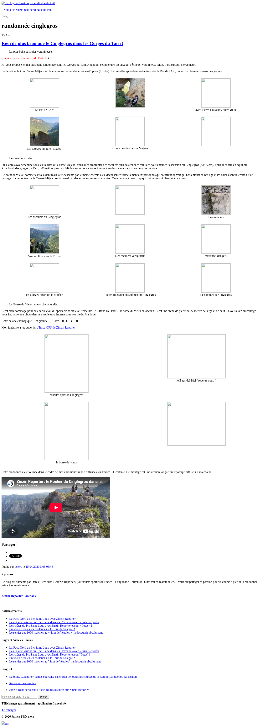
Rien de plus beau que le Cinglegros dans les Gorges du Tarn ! (62, 43)
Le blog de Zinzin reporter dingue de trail (27, 9)
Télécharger (9, 710)
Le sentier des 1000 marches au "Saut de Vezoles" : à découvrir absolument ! (55, 661)
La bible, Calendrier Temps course (73, 676)
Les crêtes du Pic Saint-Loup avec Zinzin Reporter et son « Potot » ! (50, 625)
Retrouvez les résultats (22, 683)
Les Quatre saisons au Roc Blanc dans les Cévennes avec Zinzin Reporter (54, 622)
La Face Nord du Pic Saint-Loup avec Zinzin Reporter (42, 618)
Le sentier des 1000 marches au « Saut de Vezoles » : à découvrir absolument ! (56, 632)
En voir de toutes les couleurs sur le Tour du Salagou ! (42, 629)
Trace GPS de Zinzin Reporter (57, 327)
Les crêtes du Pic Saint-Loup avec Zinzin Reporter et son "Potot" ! (49, 654)
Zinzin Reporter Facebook (19, 596)
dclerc (18, 566)
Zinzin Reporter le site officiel (49, 689)
